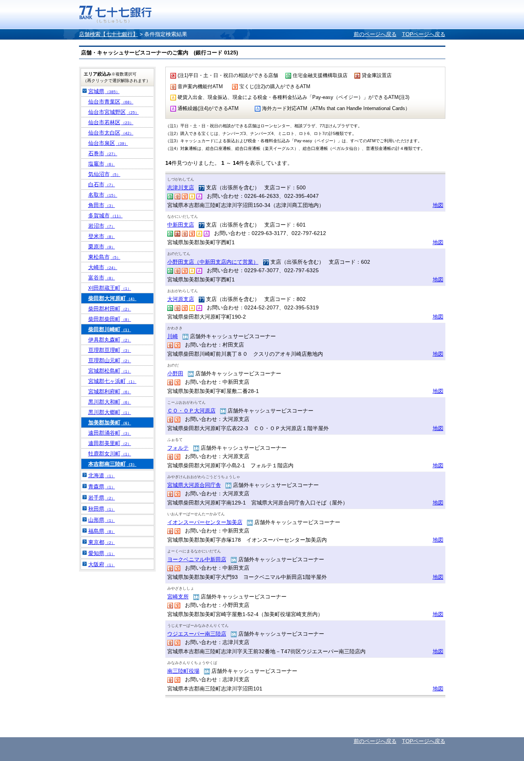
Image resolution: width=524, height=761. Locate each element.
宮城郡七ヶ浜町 (112, 381)
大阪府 (101, 564)
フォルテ (178, 448)
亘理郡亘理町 (109, 350)
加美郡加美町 (109, 422)
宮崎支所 (178, 596)
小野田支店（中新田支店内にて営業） (213, 262)
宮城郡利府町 (109, 391)
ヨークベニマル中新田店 (196, 559)
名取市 (102, 195)
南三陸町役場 (183, 671)
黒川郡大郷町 (109, 412)
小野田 (175, 373)
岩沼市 (101, 226)
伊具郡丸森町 (109, 340)
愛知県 (101, 553)
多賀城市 (105, 215)
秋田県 (101, 509)
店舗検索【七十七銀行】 (108, 34)
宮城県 (104, 91)
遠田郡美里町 (109, 443)
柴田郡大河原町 (112, 298)
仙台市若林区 (110, 122)
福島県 (101, 531)
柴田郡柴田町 (109, 319)
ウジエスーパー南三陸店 (196, 634)
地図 (438, 205)
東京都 (101, 542)
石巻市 (102, 153)
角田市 (101, 205)
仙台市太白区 (110, 133)
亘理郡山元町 (109, 360)
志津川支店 (180, 187)
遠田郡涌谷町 (109, 433)
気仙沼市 (104, 174)
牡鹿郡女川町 (109, 453)
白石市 (101, 184)
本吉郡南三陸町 (112, 464)
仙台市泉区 (108, 143)
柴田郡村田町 (109, 309)
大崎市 (102, 267)
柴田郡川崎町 (109, 329)
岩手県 (101, 498)
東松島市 (104, 257)
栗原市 (101, 246)
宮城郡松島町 (109, 371)
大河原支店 (180, 299)
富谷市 (101, 277)
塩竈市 (101, 164)
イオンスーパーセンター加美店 (204, 522)
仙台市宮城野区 (113, 112)
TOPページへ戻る (423, 34)
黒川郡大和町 (109, 402)
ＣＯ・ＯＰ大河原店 (191, 411)
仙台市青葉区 (110, 102)
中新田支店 (180, 225)
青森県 (101, 486)
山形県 (101, 520)
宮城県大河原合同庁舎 (194, 485)
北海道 (101, 475)
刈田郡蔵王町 (109, 288)
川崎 (172, 336)
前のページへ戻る (375, 34)
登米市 (101, 236)
